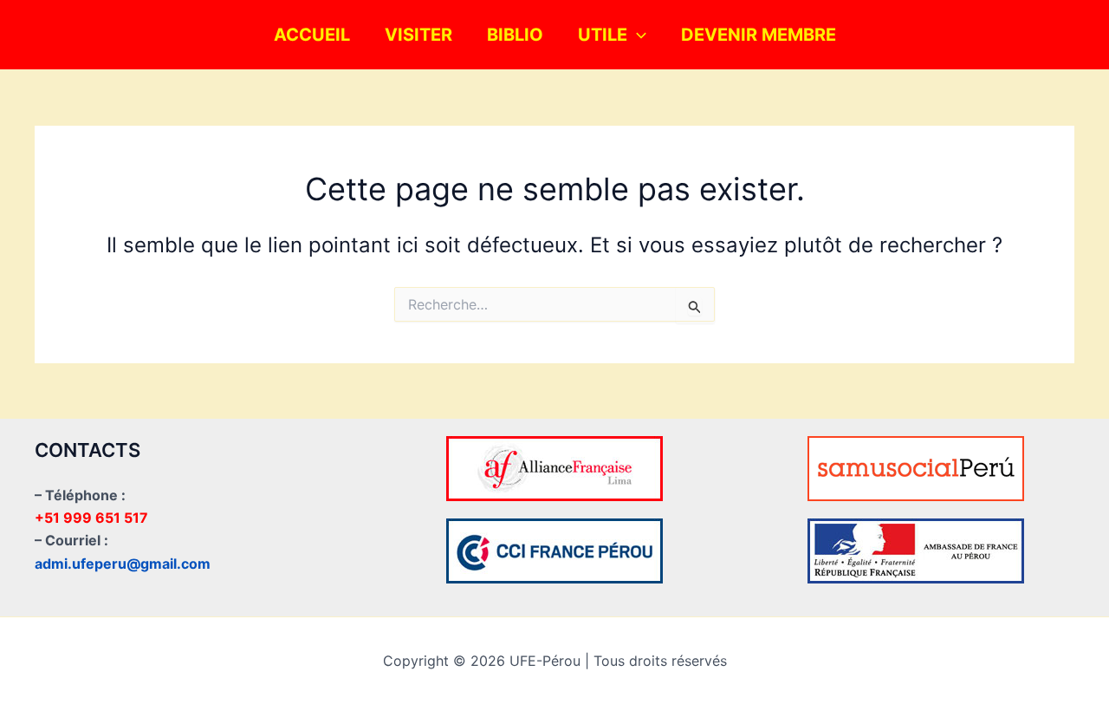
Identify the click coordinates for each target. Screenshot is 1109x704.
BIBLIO (515, 34)
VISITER (418, 34)
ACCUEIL (312, 34)
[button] (636, 34)
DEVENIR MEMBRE (758, 34)
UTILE (602, 34)
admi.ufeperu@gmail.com (123, 563)
